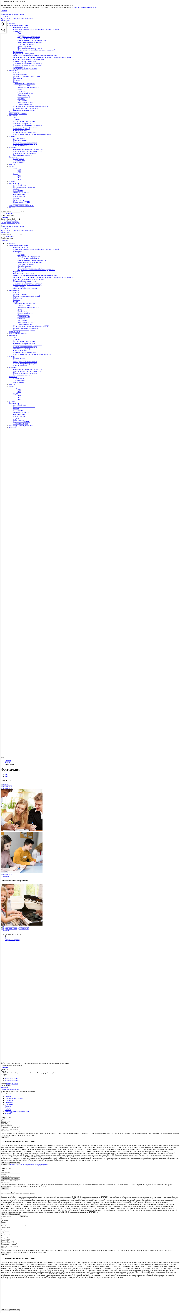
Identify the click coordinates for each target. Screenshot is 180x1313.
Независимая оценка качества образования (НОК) (31, 106)
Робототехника (23, 100)
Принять (4, 11)
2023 (19, 179)
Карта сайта (5, 1087)
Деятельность (14, 70)
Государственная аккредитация (29, 37)
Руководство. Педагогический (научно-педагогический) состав (35, 55)
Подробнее (5, 876)
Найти (23, 1216)
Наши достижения (19, 140)
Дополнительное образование (24, 84)
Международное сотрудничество (25, 69)
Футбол (20, 89)
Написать (4, 217)
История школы (19, 138)
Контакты (12, 207)
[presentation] (1, 757)
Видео (15, 174)
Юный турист (22, 91)
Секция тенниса (23, 95)
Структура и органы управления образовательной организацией (36, 29)
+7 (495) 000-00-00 (7, 213)
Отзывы (12, 181)
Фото (15, 168)
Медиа (11, 166)
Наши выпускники (20, 146)
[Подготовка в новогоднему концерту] (21, 925)
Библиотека (17, 78)
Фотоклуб (21, 99)
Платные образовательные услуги (30, 48)
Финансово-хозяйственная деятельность (32, 40)
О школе (12, 136)
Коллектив (13, 157)
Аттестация (13, 147)
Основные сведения (20, 27)
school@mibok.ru (12, 221)
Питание (16, 80)
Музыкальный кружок (25, 93)
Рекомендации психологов (22, 155)
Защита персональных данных (24, 110)
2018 (19, 170)
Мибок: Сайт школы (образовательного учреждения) (29, 1165)
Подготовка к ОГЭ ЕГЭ (26, 102)
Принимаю (5, 1162)
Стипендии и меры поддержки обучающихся (29, 59)
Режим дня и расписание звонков (25, 142)
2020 (19, 177)
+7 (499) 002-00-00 (11, 1080)
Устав (19, 33)
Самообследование (24, 46)
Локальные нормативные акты (28, 39)
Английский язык (24, 85)
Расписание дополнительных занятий (26, 76)
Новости (12, 164)
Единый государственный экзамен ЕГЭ (27, 151)
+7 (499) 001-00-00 (11, 1078)
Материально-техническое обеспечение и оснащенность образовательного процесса (43, 57)
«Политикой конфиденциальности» (84, 7)
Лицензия (21, 35)
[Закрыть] (27, 1216)
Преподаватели (18, 159)
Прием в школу (14, 112)
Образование (18, 52)
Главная (12, 24)
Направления (14, 183)
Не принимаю (14, 1162)
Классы (16, 72)
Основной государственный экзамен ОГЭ (28, 149)
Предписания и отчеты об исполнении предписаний (36, 50)
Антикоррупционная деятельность (25, 108)
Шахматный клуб (24, 97)
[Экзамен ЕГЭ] (6, 785)
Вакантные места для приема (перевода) (27, 65)
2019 (19, 172)
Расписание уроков (20, 74)
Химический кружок (25, 104)
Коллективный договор (26, 44)
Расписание (9, 1102)
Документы (17, 31)
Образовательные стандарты (23, 54)
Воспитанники (18, 162)
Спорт (15, 82)
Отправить (5, 1137)
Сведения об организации (18, 25)
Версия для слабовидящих (10, 223)
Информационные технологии (28, 87)
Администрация (19, 161)
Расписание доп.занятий (18, 114)
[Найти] (21, 234)
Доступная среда (19, 67)
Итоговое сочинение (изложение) (25, 153)
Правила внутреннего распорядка (30, 42)
